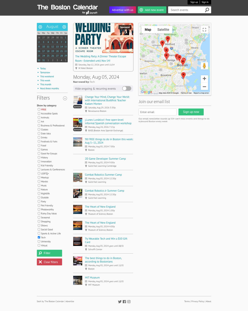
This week (45, 80)
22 (65, 51)
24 (43, 55)
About (208, 301)
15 (65, 46)
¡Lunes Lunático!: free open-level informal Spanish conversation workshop (108, 121)
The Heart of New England (100, 206)
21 (61, 51)
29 (52, 37)
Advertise (70, 301)
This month (45, 84)
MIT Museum (92, 277)
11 (48, 46)
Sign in (205, 2)
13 (57, 46)
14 (61, 46)
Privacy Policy (197, 301)
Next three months (49, 88)
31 (61, 37)
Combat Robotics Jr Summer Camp (104, 190)
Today (43, 68)
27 (43, 37)
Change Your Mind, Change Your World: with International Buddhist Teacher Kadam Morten (107, 100)
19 (52, 51)
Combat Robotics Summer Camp (103, 174)
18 (48, 51)
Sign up (194, 2)
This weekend (47, 76)
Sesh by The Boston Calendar (50, 301)
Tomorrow (45, 72)
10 (43, 46)
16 (39, 51)
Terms (187, 301)
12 (52, 46)
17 (43, 51)
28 (48, 37)
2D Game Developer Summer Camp (105, 158)
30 (57, 37)
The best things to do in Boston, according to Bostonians (103, 259)
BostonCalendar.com (67, 6)
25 (48, 55)
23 (39, 55)
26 (39, 37)
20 (57, 51)
